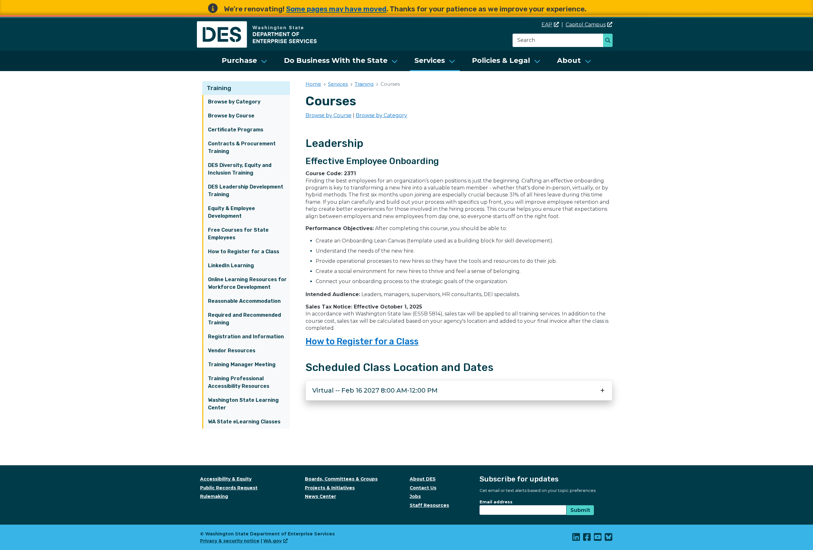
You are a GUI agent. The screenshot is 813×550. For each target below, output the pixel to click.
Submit (580, 510)
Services (429, 60)
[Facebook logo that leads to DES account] (587, 538)
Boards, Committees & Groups (341, 478)
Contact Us (423, 487)
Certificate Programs (235, 130)
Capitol (586, 25)
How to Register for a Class (243, 251)
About (569, 60)
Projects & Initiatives (330, 487)
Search (609, 41)
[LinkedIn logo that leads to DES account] (576, 538)
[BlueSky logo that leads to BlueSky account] (609, 538)
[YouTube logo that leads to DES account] (598, 538)
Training (219, 88)
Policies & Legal (501, 60)
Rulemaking (214, 496)
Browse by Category (234, 102)
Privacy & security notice (229, 540)
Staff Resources (429, 505)
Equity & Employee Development (231, 212)
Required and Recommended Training (244, 319)
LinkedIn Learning (231, 265)
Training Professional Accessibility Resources (238, 382)
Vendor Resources (231, 351)
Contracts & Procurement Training (242, 147)
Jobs (415, 496)
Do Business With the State (335, 60)
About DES (423, 478)
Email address (496, 501)
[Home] (257, 25)
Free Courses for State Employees (238, 234)
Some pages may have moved (336, 9)
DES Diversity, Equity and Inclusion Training (240, 169)
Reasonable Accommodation (244, 301)
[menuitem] (244, 61)
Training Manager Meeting (242, 364)
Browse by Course (231, 116)
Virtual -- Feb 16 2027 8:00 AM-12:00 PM (375, 390)
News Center (320, 496)
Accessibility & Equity (226, 478)
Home (313, 84)
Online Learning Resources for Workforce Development (247, 283)
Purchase (239, 60)
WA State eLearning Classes (244, 422)
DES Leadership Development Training (245, 190)
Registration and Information (246, 337)
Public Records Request (229, 487)
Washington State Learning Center (243, 404)
